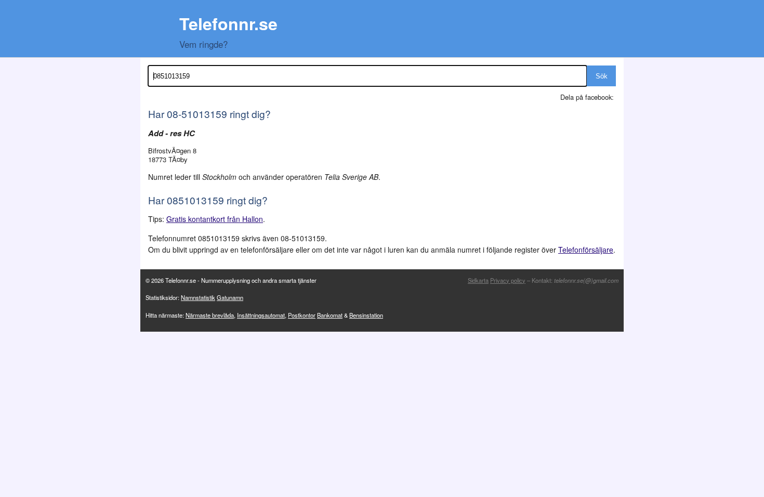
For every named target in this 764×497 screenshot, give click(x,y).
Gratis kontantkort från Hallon (214, 219)
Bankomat (330, 315)
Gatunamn (230, 297)
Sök (602, 76)
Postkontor (301, 315)
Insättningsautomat (261, 315)
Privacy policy (507, 280)
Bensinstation (366, 315)
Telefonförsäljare (585, 249)
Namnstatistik (198, 297)
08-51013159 (197, 114)
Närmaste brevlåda (210, 315)
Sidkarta (478, 280)
